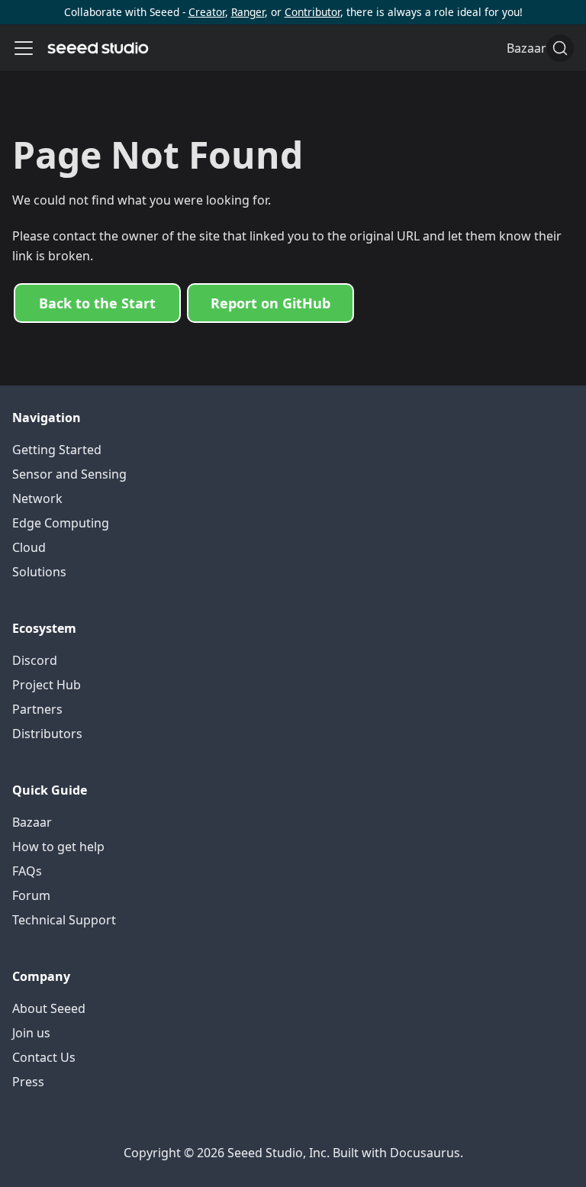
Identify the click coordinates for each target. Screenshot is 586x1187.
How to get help (58, 846)
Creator (206, 12)
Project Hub (46, 684)
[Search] (560, 48)
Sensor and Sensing (69, 474)
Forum (31, 895)
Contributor (312, 12)
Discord (34, 660)
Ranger (248, 12)
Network (37, 498)
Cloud (29, 547)
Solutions (39, 571)
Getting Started (56, 449)
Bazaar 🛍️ (536, 48)
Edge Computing (60, 522)
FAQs (27, 871)
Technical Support (64, 919)
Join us (31, 1032)
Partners (37, 709)
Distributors (47, 733)
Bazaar (32, 822)
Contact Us (44, 1057)
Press (28, 1081)
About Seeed (48, 1008)
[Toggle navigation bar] (23, 48)
